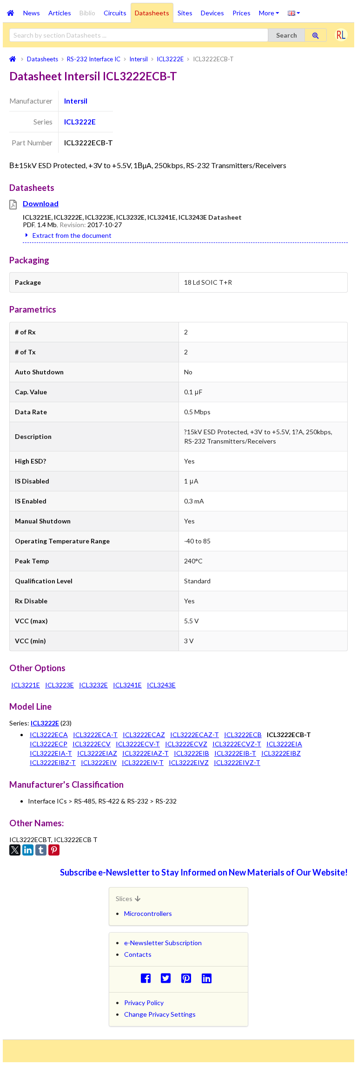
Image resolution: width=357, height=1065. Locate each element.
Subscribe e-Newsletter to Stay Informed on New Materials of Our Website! (204, 872)
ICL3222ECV (92, 744)
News (31, 13)
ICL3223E (59, 685)
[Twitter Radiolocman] (168, 978)
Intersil (75, 101)
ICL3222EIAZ (97, 753)
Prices (241, 13)
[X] (14, 850)
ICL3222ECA (49, 734)
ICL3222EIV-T (143, 762)
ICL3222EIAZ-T (145, 753)
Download (41, 203)
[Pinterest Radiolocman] (189, 978)
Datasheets (152, 13)
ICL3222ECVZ (186, 744)
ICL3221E (25, 685)
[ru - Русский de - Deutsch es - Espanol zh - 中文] (294, 12)
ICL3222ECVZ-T (236, 744)
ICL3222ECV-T (138, 744)
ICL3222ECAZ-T (194, 734)
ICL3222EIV (99, 762)
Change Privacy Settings (160, 1014)
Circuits (115, 13)
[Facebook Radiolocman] (148, 978)
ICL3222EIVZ (189, 762)
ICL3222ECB (243, 734)
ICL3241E (127, 685)
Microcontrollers (148, 913)
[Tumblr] (40, 850)
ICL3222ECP (48, 744)
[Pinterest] (54, 850)
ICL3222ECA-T (95, 734)
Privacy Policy (144, 1002)
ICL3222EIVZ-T (237, 762)
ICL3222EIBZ (281, 753)
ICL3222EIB (191, 753)
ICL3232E (93, 685)
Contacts (138, 954)
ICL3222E (80, 122)
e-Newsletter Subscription (163, 943)
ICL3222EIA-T (51, 753)
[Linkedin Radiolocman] (209, 978)
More (271, 10)
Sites (185, 13)
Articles (59, 13)
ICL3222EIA (284, 744)
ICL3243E (161, 685)
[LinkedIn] (27, 850)
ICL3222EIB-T (235, 753)
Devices (212, 13)
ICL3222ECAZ (144, 734)
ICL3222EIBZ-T (53, 762)
